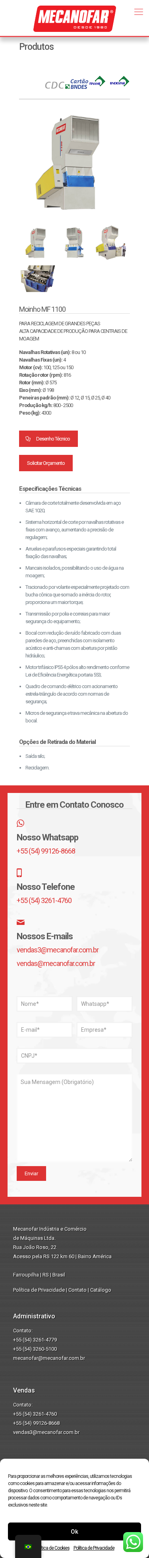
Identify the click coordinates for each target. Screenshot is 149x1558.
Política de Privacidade (94, 1548)
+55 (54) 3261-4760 (44, 900)
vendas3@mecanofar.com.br (58, 950)
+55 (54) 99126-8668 (46, 851)
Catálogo (100, 1290)
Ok (74, 1531)
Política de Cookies (52, 1548)
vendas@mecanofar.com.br (56, 963)
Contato (77, 1290)
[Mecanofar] (74, 16)
